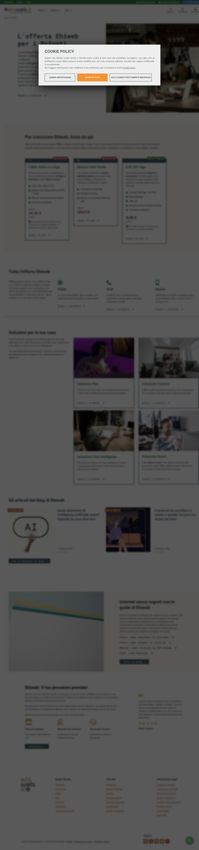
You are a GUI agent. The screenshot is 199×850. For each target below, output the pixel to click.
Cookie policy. (129, 68)
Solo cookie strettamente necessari (131, 77)
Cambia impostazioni (60, 77)
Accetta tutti (92, 77)
